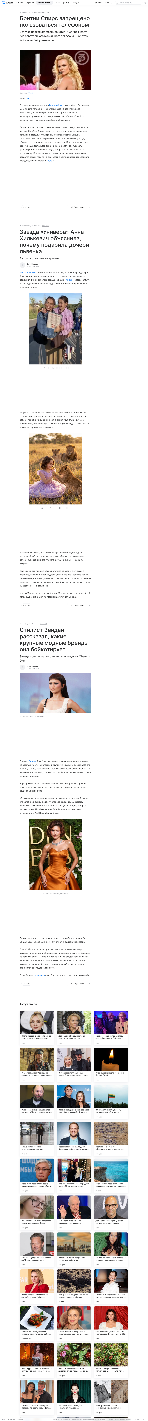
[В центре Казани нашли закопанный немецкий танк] (111, 1397)
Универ (69, 280)
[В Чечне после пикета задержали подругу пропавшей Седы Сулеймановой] (37, 1213)
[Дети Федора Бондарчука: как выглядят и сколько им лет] (111, 1213)
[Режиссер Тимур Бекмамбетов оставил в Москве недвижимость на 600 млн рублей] (37, 1102)
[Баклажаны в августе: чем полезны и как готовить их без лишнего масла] (37, 1323)
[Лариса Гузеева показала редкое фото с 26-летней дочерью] (74, 1176)
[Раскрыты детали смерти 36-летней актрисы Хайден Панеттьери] (37, 1286)
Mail (3, 1419)
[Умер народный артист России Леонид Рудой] (111, 1065)
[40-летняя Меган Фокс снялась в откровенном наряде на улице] (111, 1249)
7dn (27, 98)
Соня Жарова (32, 264)
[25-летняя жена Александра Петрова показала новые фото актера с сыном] (37, 1397)
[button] (55, 329)
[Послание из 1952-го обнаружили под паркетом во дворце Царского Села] (111, 1139)
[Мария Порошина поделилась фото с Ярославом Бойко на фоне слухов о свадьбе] (111, 1028)
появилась (39, 975)
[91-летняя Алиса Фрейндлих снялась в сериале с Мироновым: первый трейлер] (37, 1065)
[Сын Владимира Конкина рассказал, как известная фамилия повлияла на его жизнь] (74, 1213)
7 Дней (30, 93)
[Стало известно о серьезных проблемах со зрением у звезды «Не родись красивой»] (74, 1323)
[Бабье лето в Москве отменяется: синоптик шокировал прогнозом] (37, 1139)
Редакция (56, 1419)
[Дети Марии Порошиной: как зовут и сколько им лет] (74, 1028)
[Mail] (3, 3)
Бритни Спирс (56, 105)
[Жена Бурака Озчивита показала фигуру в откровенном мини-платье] (37, 1360)
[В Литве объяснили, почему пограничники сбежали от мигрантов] (111, 1102)
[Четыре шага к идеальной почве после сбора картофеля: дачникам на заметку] (74, 1286)
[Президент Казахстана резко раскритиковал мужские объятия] (37, 1176)
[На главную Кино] (9, 3)
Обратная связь (138, 1419)
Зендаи (32, 761)
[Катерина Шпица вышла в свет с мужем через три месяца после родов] (111, 1286)
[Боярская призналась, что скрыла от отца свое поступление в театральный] (74, 1397)
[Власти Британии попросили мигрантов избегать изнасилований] (74, 1249)
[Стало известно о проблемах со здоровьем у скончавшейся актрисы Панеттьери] (37, 1028)
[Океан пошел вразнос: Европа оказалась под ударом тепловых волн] (111, 1176)
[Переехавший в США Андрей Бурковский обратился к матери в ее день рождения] (74, 1139)
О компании (11, 1419)
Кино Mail (45, 12)
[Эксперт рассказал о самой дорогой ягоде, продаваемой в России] (74, 1360)
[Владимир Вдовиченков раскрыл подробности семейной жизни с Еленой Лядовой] (74, 1102)
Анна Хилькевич (28, 272)
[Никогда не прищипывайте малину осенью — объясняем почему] (111, 1360)
